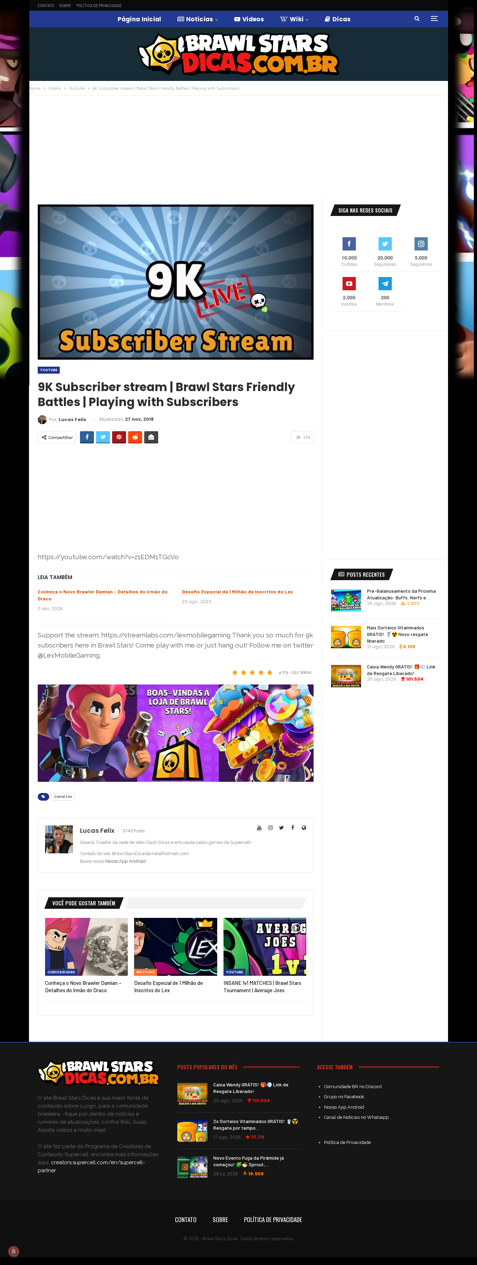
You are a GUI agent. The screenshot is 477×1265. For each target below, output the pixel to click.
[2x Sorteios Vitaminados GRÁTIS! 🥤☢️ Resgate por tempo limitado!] (192, 1131)
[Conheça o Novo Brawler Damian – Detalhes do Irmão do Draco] (86, 947)
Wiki (296, 19)
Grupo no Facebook (344, 1096)
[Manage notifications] (13, 1251)
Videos (253, 19)
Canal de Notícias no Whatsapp (356, 1117)
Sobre (65, 5)
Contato (46, 5)
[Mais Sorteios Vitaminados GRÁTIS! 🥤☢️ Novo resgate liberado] (346, 637)
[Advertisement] (238, 148)
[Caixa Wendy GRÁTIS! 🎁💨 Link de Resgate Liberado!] (346, 676)
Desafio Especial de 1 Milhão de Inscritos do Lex (237, 591)
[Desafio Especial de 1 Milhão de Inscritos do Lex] (175, 947)
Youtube (48, 370)
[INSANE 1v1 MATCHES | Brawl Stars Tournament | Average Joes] (264, 947)
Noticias (199, 19)
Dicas (341, 19)
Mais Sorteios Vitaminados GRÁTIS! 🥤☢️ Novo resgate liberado (397, 634)
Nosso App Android (125, 861)
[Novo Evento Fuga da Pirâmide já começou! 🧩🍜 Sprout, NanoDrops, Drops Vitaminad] (192, 1167)
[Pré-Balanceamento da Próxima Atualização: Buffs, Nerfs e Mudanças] (346, 600)
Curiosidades (61, 972)
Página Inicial (139, 19)
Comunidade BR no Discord (353, 1086)
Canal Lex (63, 796)
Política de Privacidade (99, 5)
